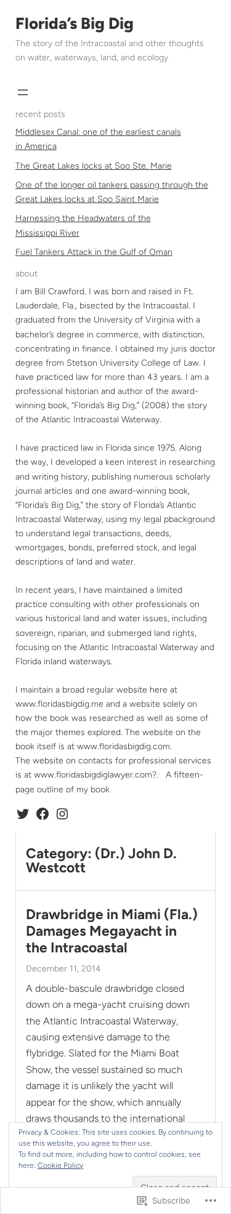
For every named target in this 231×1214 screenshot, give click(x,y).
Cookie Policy (60, 1165)
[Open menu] (22, 92)
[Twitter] (22, 813)
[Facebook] (42, 813)
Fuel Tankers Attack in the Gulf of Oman (93, 252)
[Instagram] (62, 813)
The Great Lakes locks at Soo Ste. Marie (93, 166)
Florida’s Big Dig (74, 23)
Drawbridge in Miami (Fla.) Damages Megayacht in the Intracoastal (112, 931)
